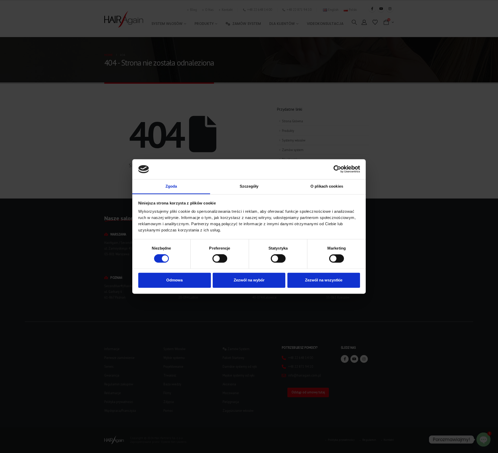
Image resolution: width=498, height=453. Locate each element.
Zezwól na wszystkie (323, 280)
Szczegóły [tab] (249, 186)
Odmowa (174, 280)
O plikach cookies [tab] (326, 186)
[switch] (219, 258)
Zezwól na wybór (249, 280)
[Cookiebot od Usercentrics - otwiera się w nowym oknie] (337, 169)
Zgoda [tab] (171, 186)
